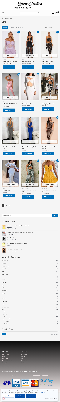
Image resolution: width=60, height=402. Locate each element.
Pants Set (8, 319)
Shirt (3, 296)
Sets (5, 316)
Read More (42, 393)
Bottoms (6, 312)
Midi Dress (4, 288)
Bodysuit (4, 263)
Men (3, 285)
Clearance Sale (5, 266)
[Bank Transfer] (7, 383)
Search (55, 215)
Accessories (5, 260)
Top (2, 304)
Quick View (10, 57)
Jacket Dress (5, 274)
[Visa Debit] (16, 383)
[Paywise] (46, 385)
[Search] (39, 13)
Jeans (3, 277)
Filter (4, 334)
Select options (8, 67)
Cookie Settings (8, 396)
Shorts (6, 323)
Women (3, 309)
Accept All (31, 396)
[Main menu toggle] (3, 12)
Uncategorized (5, 307)
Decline (20, 396)
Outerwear (4, 290)
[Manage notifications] (3, 398)
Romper (3, 293)
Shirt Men (4, 298)
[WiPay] (46, 381)
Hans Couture (22, 7)
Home (3, 18)
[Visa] (25, 383)
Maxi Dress (4, 282)
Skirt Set (8, 321)
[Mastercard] (34, 383)
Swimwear (4, 301)
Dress (3, 271)
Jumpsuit (4, 279)
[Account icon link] (53, 13)
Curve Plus (4, 268)
